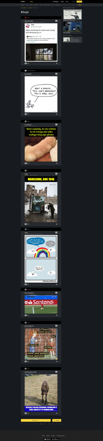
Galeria (31, 4)
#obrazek (31, 22)
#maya (39, 22)
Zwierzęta (22, 4)
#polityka (33, 75)
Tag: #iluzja (30, 7)
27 (48, 423)
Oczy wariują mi (29, 293)
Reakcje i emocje (47, 4)
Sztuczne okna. (29, 21)
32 (29, 423)
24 (60, 423)
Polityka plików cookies (61, 435)
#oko (31, 327)
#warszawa (36, 175)
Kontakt (43, 435)
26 (52, 423)
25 (56, 423)
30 (37, 423)
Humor (27, 4)
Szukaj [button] (79, 4)
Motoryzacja (57, 4)
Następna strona (35, 420)
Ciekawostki (36, 4)
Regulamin (53, 435)
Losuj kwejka (57, 420)
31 (33, 423)
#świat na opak (43, 22)
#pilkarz (35, 294)
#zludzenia (36, 22)
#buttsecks (38, 75)
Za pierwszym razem (31, 372)
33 (25, 423)
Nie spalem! (28, 74)
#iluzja (34, 22)
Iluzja (26, 174)
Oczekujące (55, 1)
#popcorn (32, 373)
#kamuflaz (32, 294)
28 (44, 423)
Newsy (52, 4)
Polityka (41, 4)
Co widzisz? (28, 124)
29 (41, 423)
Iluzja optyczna (29, 326)
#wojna (33, 175)
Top (67, 1)
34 (21, 423)
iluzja (26, 232)
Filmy (62, 1)
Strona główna (23, 7)
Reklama (48, 435)
